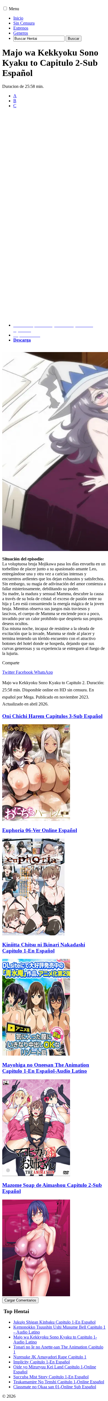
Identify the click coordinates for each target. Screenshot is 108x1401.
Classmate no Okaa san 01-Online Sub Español (54, 1386)
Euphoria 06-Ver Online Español (39, 830)
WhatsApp (43, 672)
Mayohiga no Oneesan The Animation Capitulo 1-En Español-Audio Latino (45, 1068)
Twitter (8, 672)
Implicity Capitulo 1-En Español (41, 1362)
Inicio (18, 18)
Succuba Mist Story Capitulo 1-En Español (51, 1376)
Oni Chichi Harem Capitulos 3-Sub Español (52, 716)
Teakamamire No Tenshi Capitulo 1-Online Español (58, 1381)
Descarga (22, 340)
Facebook (24, 672)
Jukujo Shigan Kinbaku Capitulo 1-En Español (54, 1322)
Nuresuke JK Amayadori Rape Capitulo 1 (49, 1357)
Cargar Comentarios (20, 1300)
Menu (14, 8)
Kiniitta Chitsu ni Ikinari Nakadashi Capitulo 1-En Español (43, 948)
